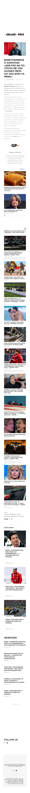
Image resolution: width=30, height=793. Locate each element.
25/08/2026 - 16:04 (9, 629)
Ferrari (8, 583)
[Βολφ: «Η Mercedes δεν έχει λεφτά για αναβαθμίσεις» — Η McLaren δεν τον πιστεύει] (15, 539)
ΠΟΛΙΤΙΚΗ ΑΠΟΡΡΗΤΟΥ (19, 764)
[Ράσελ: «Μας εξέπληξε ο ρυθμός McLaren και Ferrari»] (15, 608)
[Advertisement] (15, 16)
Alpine (15, 136)
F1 (6, 55)
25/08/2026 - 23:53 (9, 562)
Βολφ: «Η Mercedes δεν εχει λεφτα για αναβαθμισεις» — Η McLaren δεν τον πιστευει (14, 554)
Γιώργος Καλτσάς (9, 79)
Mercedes (9, 111)
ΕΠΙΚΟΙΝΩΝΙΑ (18, 766)
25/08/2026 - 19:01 (9, 595)
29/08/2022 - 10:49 (19, 79)
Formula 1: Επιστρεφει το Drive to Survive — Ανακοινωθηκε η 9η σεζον (14, 680)
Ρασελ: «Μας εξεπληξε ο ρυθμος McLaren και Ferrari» (14, 621)
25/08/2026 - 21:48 (7, 660)
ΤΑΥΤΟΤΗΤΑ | (11, 766)
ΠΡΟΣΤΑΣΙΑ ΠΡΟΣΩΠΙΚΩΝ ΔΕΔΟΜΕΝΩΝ (14, 765)
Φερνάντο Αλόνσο (9, 86)
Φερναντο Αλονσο (17, 516)
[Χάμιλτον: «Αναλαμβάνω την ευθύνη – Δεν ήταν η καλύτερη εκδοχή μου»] (15, 575)
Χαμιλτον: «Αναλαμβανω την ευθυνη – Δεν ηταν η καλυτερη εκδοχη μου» (14, 588)
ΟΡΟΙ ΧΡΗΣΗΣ (8, 764)
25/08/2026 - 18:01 (7, 684)
